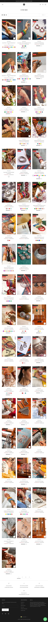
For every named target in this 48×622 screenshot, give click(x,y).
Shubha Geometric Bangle (39, 359)
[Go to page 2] (29, 577)
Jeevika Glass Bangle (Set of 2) (9, 297)
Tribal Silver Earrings (24, 451)
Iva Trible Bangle (24, 297)
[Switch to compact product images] (6, 14)
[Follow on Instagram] (5, 613)
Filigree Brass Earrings (24, 267)
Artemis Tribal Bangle (24, 108)
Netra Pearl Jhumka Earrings (39, 75)
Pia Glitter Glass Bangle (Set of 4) (24, 205)
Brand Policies (23, 605)
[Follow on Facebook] (2, 613)
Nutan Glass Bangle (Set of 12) (9, 267)
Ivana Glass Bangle (9, 108)
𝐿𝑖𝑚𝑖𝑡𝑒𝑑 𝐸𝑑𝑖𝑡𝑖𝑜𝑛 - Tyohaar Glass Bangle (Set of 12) (9, 76)
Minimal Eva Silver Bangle (39, 481)
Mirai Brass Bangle (39, 421)
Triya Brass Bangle (39, 451)
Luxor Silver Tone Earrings (39, 541)
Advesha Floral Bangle (8, 237)
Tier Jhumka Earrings (24, 237)
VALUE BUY (9, 41)
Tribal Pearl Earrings (24, 541)
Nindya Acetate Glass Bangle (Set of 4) (39, 205)
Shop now (8, 128)
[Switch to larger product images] (2, 14)
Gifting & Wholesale (24, 608)
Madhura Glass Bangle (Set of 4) (24, 140)
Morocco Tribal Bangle (24, 172)
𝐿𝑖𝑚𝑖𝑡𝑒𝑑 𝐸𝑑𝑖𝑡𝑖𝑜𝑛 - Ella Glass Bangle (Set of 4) (24, 42)
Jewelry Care (23, 610)
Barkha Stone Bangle (8, 481)
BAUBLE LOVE (39, 235)
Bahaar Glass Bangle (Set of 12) (39, 108)
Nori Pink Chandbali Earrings (39, 42)
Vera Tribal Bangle (9, 421)
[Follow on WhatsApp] (8, 613)
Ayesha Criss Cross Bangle (9, 359)
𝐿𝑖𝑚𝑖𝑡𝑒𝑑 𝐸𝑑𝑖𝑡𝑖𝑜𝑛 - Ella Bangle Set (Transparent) (9, 542)
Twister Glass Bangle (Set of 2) (39, 237)
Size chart (22, 607)
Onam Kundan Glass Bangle (39, 172)
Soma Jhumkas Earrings (24, 481)
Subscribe (5, 609)
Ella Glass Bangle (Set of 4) (24, 75)
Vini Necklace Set (24, 421)
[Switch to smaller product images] (4, 14)
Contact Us (22, 602)
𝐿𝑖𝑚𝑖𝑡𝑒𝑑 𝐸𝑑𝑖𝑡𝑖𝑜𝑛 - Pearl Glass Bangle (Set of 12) (8, 43)
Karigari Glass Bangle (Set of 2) (39, 140)
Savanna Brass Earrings (24, 359)
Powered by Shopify (27, 619)
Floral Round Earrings (8, 205)
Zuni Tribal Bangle (9, 570)
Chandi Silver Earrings (39, 297)
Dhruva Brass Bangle (9, 451)
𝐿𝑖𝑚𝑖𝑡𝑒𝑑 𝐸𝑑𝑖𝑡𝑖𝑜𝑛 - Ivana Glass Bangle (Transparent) (8, 173)
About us (22, 603)
